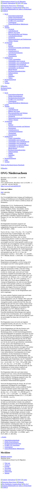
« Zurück (3, 437)
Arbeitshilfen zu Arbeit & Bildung (18, 66)
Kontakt (7, 466)
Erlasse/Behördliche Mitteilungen (18, 24)
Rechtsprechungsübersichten (16, 71)
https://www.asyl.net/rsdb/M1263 (11, 186)
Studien (10, 74)
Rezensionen (12, 49)
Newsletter (8, 468)
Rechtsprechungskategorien (16, 19)
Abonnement (12, 54)
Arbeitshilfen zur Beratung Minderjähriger (16, 68)
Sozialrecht (11, 37)
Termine (7, 83)
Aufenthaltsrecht (13, 31)
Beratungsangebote (10, 79)
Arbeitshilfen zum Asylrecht (16, 61)
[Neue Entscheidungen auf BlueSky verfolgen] (17, 86)
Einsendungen (12, 56)
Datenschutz (8, 471)
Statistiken (11, 76)
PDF (2, 192)
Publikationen (9, 58)
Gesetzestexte (12, 22)
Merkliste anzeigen (6, 456)
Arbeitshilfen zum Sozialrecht (17, 64)
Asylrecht (11, 29)
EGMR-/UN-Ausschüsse (15, 21)
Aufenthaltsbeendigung (15, 36)
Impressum (8, 470)
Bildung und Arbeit (14, 32)
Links (6, 81)
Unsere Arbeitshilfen (14, 59)
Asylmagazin (8, 42)
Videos (10, 78)
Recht (6, 14)
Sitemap (7, 473)
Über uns (7, 463)
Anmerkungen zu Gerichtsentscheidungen (15, 52)
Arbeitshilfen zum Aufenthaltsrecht (18, 63)
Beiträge (10, 46)
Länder (7, 26)
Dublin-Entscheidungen (15, 17)
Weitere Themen (13, 41)
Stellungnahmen (13, 73)
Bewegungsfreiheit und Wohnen (18, 34)
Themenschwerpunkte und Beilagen (19, 47)
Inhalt (10, 44)
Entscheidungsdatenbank (15, 16)
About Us (7, 465)
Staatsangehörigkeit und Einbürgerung (19, 39)
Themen (7, 27)
